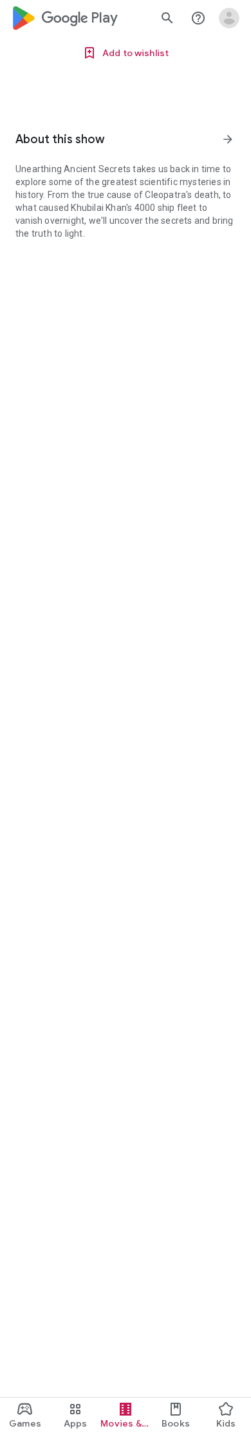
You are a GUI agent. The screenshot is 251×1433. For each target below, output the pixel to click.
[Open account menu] (229, 18)
